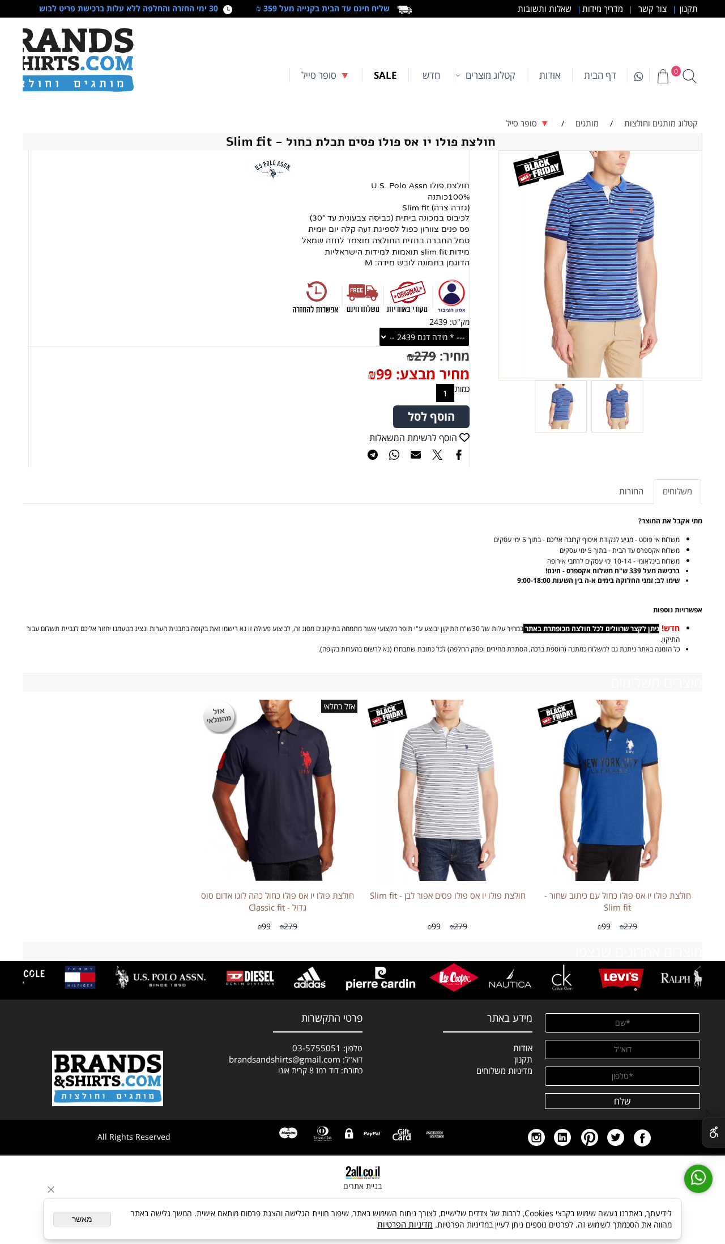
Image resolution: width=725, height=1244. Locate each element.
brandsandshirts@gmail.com (284, 1059)
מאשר (82, 1219)
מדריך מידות (601, 8)
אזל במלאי (339, 706)
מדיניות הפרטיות (405, 1224)
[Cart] (662, 75)
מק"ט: (460, 321)
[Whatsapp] (638, 75)
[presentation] (692, 978)
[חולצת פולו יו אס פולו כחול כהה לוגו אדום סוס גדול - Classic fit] (277, 877)
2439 (438, 321)
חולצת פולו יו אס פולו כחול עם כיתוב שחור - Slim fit (617, 901)
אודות (550, 75)
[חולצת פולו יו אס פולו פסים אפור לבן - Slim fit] (447, 877)
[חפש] (689, 75)
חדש (431, 75)
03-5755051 (316, 1047)
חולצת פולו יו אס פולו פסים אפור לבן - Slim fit (448, 895)
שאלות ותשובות (543, 8)
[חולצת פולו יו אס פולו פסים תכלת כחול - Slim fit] (617, 429)
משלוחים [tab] (677, 491)
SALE (385, 75)
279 (425, 355)
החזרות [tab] (631, 491)
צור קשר (651, 8)
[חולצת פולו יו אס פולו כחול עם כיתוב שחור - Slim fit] (617, 877)
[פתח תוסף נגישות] (713, 1132)
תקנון (686, 8)
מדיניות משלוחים (504, 1070)
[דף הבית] (107, 1073)
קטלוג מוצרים (490, 75)
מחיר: (453, 355)
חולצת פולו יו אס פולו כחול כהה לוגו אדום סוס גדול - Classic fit (277, 901)
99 (384, 373)
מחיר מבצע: (431, 373)
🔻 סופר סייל (326, 75)
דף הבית (600, 75)
